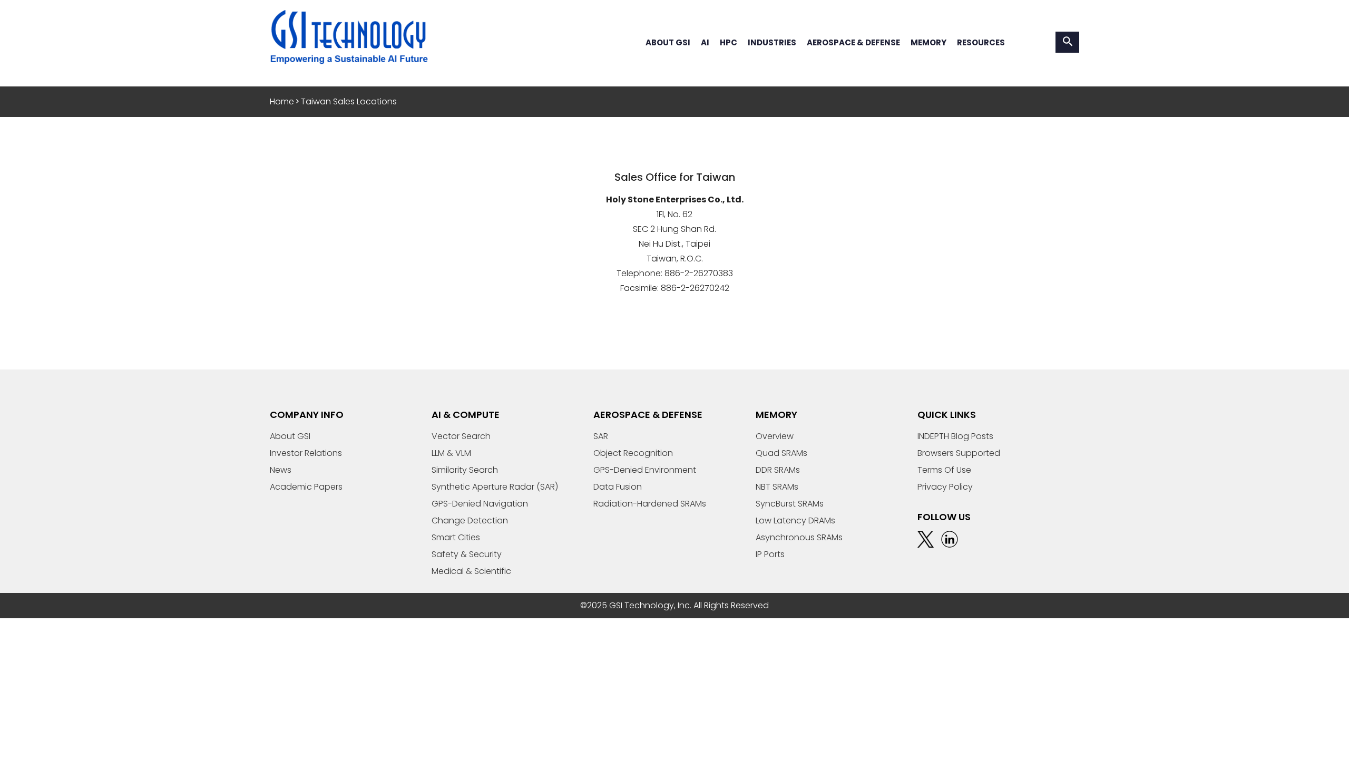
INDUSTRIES (772, 42)
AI (705, 42)
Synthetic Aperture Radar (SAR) (495, 487)
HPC (728, 42)
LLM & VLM (451, 453)
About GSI (290, 436)
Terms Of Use (944, 470)
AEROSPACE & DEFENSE (853, 42)
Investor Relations (306, 453)
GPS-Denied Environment (644, 470)
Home (282, 101)
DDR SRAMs (778, 470)
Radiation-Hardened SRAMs (649, 504)
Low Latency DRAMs (795, 520)
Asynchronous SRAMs (799, 537)
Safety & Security (467, 554)
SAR (600, 436)
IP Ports (770, 554)
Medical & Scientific (471, 571)
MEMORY (928, 42)
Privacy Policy (945, 487)
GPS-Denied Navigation (480, 504)
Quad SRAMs (781, 453)
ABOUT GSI (668, 42)
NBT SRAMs (777, 487)
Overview (775, 436)
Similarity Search (465, 470)
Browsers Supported (958, 453)
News (280, 470)
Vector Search (461, 436)
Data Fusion (617, 487)
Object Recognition (633, 453)
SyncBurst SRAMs (790, 504)
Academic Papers (306, 487)
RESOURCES (981, 42)
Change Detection (470, 520)
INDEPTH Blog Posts (955, 436)
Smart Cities (456, 537)
